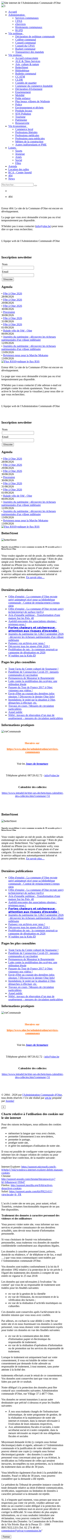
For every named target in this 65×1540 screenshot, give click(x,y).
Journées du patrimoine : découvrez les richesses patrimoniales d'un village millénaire (28, 338)
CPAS (18, 21)
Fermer (6, 1537)
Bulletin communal (25, 73)
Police (18, 104)
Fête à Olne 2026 (12, 293)
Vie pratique (15, 55)
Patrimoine (21, 119)
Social (18, 160)
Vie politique (16, 33)
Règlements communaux (28, 27)
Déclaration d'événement (28, 89)
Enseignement (23, 92)
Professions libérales (26, 132)
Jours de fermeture (37, 763)
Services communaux (27, 17)
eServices (20, 24)
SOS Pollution (23, 113)
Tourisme (20, 116)
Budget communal (25, 48)
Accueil (12, 11)
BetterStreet (21, 67)
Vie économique (18, 126)
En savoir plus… (35, 577)
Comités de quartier (26, 82)
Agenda (12, 166)
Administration (17, 14)
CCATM (20, 76)
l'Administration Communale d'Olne (42, 1094)
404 (10, 175)
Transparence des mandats (29, 51)
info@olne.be (43, 226)
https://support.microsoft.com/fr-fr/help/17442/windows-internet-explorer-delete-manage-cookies (32, 1169)
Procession (9, 312)
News (11, 178)
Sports (18, 150)
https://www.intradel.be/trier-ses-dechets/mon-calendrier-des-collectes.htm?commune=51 (32, 794)
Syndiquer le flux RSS (27, 361)
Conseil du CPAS (25, 45)
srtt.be (48, 1097)
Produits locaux (23, 110)
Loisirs (12, 147)
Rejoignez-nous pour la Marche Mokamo (25, 355)
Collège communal (25, 39)
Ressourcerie (22, 123)
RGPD (19, 30)
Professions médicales (27, 135)
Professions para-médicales (30, 138)
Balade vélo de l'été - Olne (17, 330)
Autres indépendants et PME (31, 144)
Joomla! (10, 1100)
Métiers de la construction (29, 141)
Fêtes (18, 163)
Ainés (18, 157)
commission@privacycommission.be (21, 1530)
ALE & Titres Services (27, 61)
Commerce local (24, 129)
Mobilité (19, 95)
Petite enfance (23, 98)
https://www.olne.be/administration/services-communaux (32, 751)
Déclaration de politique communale (35, 36)
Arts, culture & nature (27, 64)
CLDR (19, 79)
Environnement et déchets (29, 107)
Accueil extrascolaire (26, 58)
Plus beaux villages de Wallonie (32, 101)
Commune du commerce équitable (34, 85)
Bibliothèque (22, 70)
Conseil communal (25, 42)
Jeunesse (20, 153)
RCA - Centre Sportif (20, 172)
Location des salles (18, 169)
